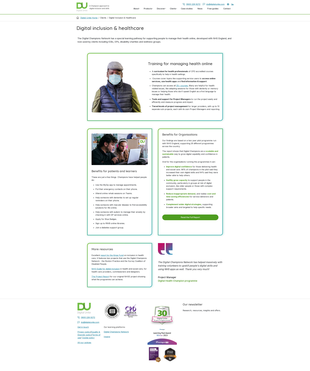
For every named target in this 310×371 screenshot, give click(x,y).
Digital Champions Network (116, 332)
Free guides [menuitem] (212, 8)
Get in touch (83, 327)
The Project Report (100, 276)
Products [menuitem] (147, 9)
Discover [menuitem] (160, 9)
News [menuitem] (200, 8)
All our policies (84, 342)
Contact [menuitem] (227, 8)
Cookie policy (88, 338)
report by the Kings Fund (112, 255)
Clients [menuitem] (172, 9)
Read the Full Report (190, 217)
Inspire (107, 336)
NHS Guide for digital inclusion (106, 269)
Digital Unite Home (88, 18)
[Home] (83, 7)
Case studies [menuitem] (187, 8)
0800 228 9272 (193, 4)
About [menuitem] (135, 9)
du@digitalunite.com (215, 4)
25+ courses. (182, 85)
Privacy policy (84, 332)
